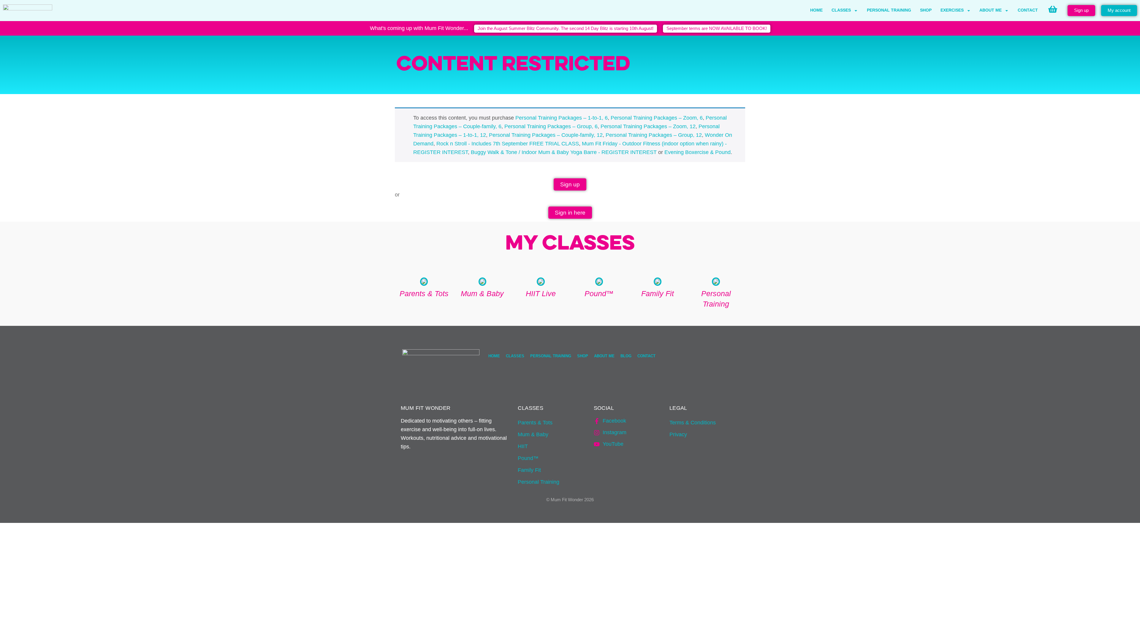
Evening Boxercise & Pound (697, 152)
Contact (1028, 10)
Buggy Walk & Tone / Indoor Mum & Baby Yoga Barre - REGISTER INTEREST (564, 152)
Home (816, 10)
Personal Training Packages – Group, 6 (551, 126)
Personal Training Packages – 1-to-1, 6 (561, 118)
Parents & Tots (535, 423)
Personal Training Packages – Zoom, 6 (657, 118)
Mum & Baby (533, 434)
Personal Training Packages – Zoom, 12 (648, 126)
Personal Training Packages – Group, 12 (654, 135)
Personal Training (889, 10)
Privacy (678, 434)
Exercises (952, 10)
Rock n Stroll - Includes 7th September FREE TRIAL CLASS (507, 144)
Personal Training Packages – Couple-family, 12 (546, 135)
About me (990, 10)
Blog (625, 356)
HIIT (523, 446)
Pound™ (528, 458)
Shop (926, 10)
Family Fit (529, 470)
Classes (841, 10)
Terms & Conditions (692, 423)
